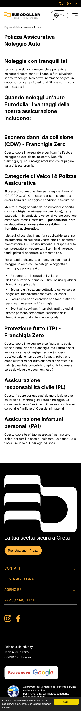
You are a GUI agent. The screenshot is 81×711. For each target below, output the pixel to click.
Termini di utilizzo (16, 652)
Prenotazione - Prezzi (23, 550)
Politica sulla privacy (18, 647)
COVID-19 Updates (17, 657)
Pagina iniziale (12, 27)
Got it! (66, 701)
